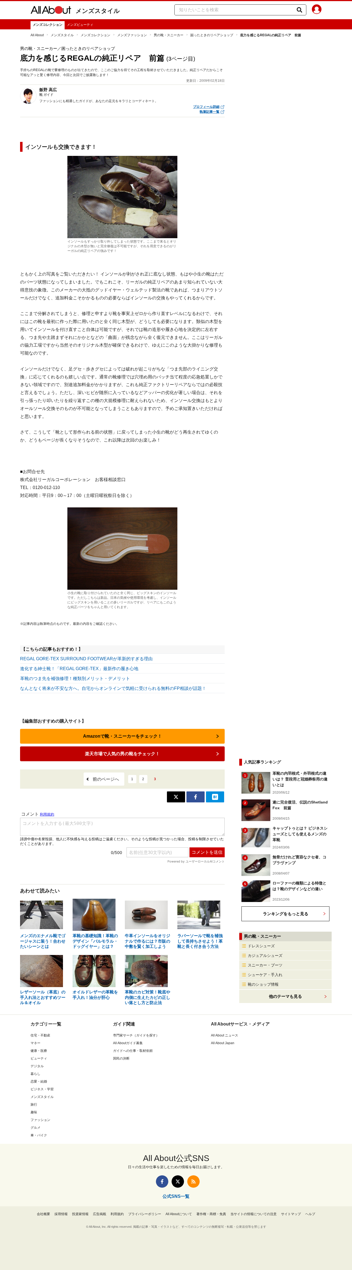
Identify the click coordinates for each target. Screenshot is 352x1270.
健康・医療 (39, 1051)
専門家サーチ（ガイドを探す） (136, 1035)
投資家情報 (80, 1214)
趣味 (34, 1112)
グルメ (35, 1127)
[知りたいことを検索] (299, 9)
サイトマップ (291, 1214)
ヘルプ (310, 1214)
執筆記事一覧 (209, 112)
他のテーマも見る (285, 996)
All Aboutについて (179, 1214)
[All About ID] (316, 10)
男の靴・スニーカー (168, 35)
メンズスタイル (98, 10)
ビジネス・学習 (42, 1089)
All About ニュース (224, 1035)
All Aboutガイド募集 (128, 1043)
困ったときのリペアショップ (211, 35)
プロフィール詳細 (206, 107)
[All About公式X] (178, 1181)
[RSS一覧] (193, 1181)
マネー (35, 1043)
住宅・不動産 (40, 1035)
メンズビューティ (80, 25)
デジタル (37, 1066)
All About (37, 35)
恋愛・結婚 (39, 1081)
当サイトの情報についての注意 (253, 1214)
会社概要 (43, 1214)
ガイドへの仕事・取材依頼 (133, 1051)
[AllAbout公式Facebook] (162, 1181)
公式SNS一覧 (176, 1196)
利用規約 (117, 1214)
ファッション (40, 1120)
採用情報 (61, 1214)
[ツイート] (176, 796)
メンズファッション (132, 35)
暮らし (35, 1074)
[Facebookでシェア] (195, 796)
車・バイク (39, 1135)
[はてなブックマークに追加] (215, 796)
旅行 (34, 1104)
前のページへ (106, 779)
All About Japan (222, 1043)
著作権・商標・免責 (211, 1214)
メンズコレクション (47, 25)
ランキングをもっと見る (285, 913)
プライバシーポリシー (144, 1214)
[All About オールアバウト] (51, 11)
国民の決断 (121, 1058)
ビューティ (39, 1058)
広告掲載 (99, 1214)
